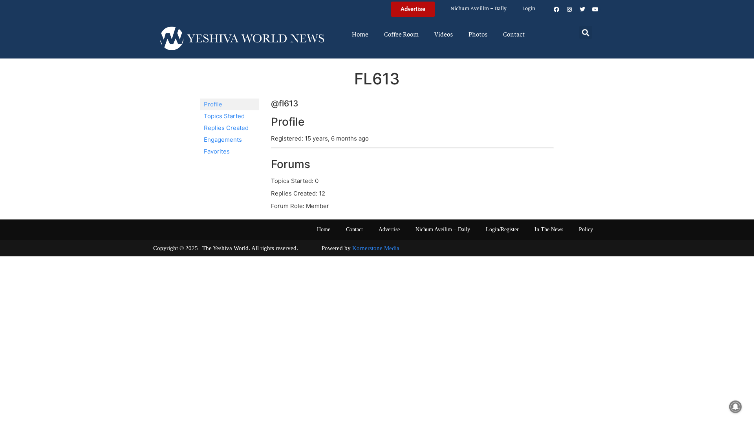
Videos (443, 35)
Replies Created (226, 128)
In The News (548, 229)
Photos (478, 35)
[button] (585, 32)
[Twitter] (582, 9)
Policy (586, 229)
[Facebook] (556, 9)
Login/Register (502, 229)
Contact (514, 35)
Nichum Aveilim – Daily (478, 9)
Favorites (217, 151)
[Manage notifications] (735, 406)
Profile (213, 104)
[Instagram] (569, 9)
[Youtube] (595, 9)
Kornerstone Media (375, 248)
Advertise (389, 229)
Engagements (223, 139)
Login (528, 9)
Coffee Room (401, 35)
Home (360, 35)
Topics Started (224, 116)
